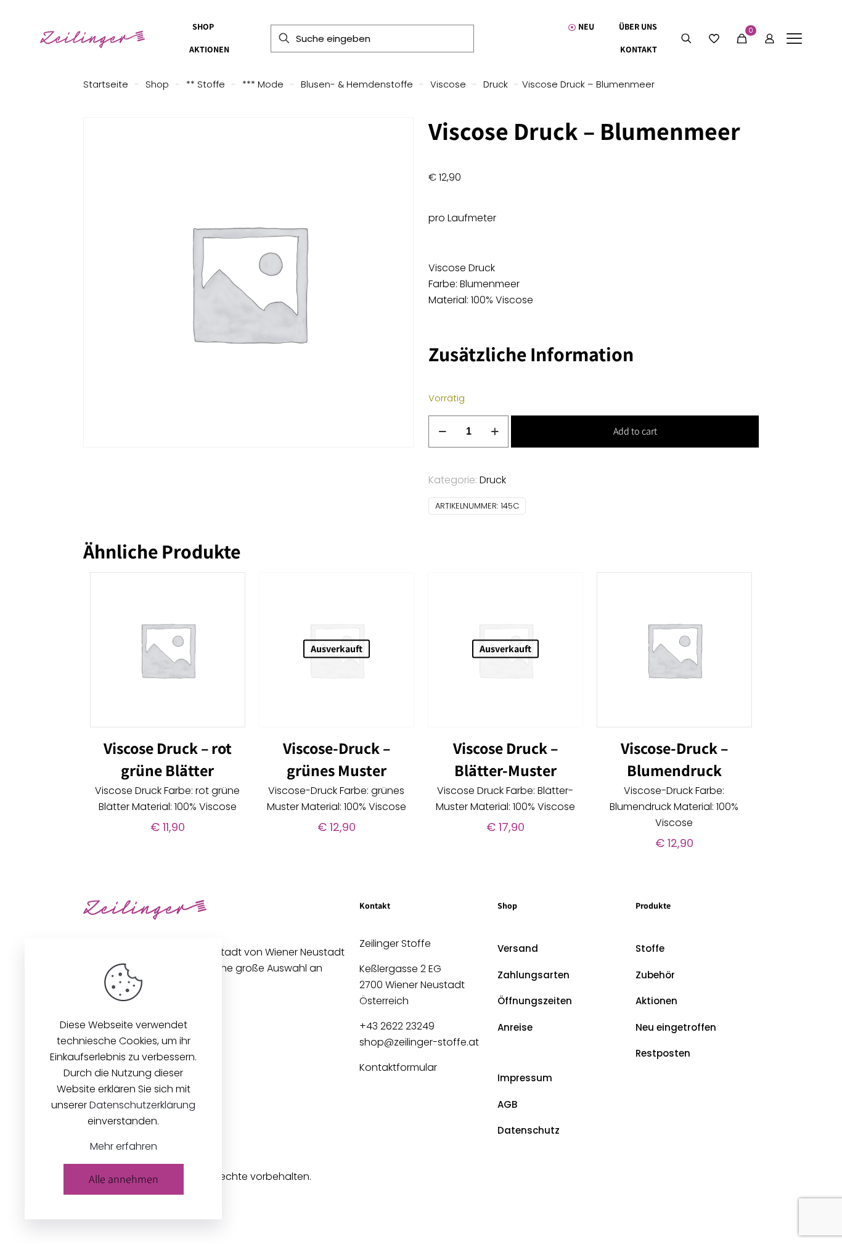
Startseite (105, 84)
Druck (495, 84)
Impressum (524, 1077)
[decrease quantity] (442, 431)
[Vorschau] (228, 642)
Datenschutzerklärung (142, 1105)
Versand (517, 948)
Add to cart (635, 431)
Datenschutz (528, 1130)
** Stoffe (205, 84)
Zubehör (655, 974)
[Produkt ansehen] (228, 589)
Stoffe (650, 948)
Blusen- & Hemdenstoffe (357, 84)
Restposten (663, 1053)
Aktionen (656, 1000)
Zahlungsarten (533, 974)
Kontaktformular (398, 1067)
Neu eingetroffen (676, 1027)
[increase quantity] (494, 431)
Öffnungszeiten (534, 1000)
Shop (157, 84)
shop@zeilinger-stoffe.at (419, 1042)
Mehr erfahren (123, 1146)
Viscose (448, 84)
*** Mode (263, 84)
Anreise (515, 1027)
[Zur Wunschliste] (228, 616)
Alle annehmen (123, 1179)
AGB (507, 1104)
